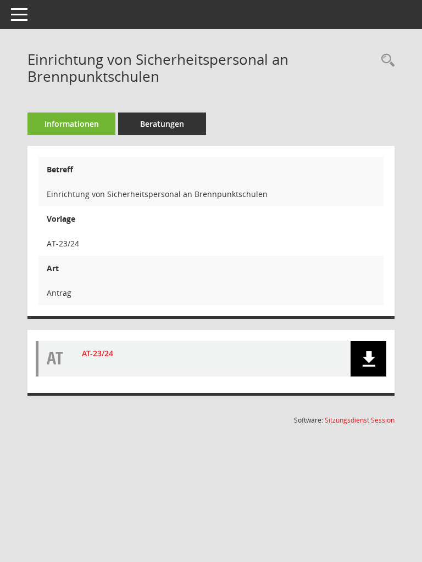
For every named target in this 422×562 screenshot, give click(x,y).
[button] (368, 358)
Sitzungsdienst (360, 420)
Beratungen (162, 124)
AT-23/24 (97, 353)
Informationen (72, 124)
